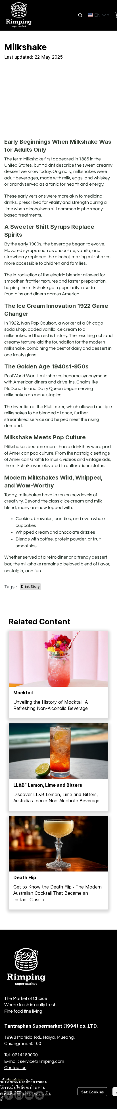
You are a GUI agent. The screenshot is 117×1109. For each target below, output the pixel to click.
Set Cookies (92, 1091)
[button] (80, 15)
